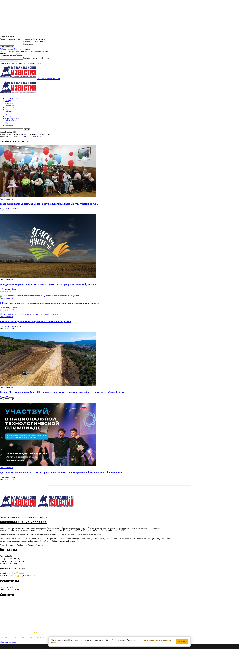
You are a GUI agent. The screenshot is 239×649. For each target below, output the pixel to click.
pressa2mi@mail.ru (15, 573)
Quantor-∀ (35, 632)
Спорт (7, 114)
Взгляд (8, 101)
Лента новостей (6, 199)
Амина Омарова (7, 397)
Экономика (10, 105)
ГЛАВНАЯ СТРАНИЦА (30, 136)
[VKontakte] (6, 602)
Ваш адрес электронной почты (36, 58)
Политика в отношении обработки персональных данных (24, 51)
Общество (9, 107)
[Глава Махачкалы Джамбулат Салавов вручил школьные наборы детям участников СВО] (48, 197)
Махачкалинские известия (23, 522)
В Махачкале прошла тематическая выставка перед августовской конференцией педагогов (49, 303)
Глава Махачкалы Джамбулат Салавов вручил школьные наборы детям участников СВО (49, 203)
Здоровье (9, 116)
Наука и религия (12, 118)
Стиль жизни (10, 121)
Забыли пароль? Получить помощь (15, 49)
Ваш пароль (28, 44)
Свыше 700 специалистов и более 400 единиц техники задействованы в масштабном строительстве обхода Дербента (62, 392)
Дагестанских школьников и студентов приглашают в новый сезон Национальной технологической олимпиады (61, 472)
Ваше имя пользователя (33, 41)
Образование (10, 109)
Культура (9, 112)
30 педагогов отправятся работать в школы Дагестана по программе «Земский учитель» (48, 284)
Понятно (181, 641)
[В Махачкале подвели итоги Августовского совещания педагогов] (29, 314)
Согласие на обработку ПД (10, 637)
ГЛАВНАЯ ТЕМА (13, 98)
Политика (9, 103)
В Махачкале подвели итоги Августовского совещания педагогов (35, 321)
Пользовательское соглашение (33, 637)
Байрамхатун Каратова (9, 209)
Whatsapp (15, 575)
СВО (7, 123)
